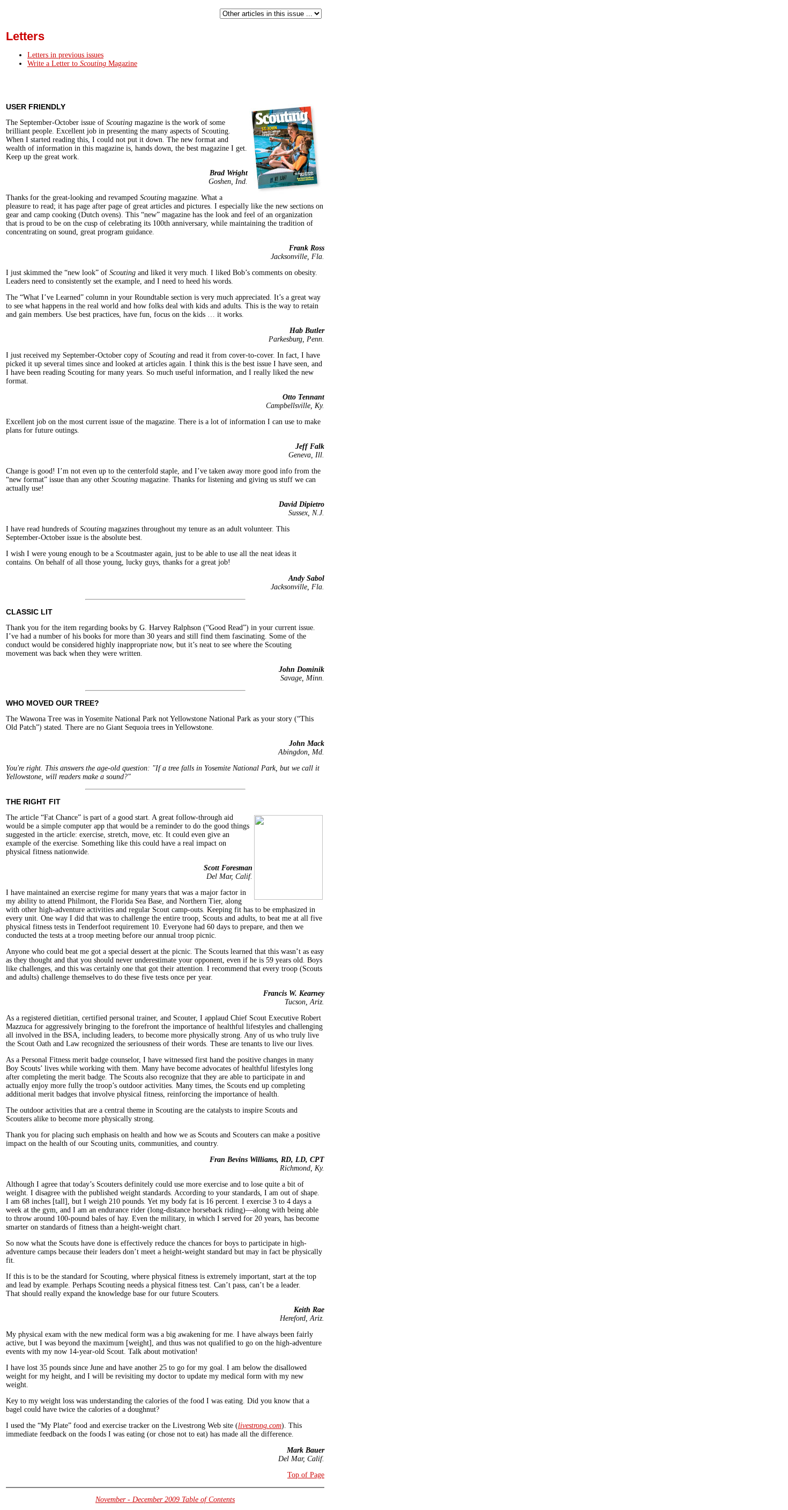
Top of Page (305, 1475)
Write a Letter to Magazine (82, 64)
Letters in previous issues (65, 55)
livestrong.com (259, 1426)
